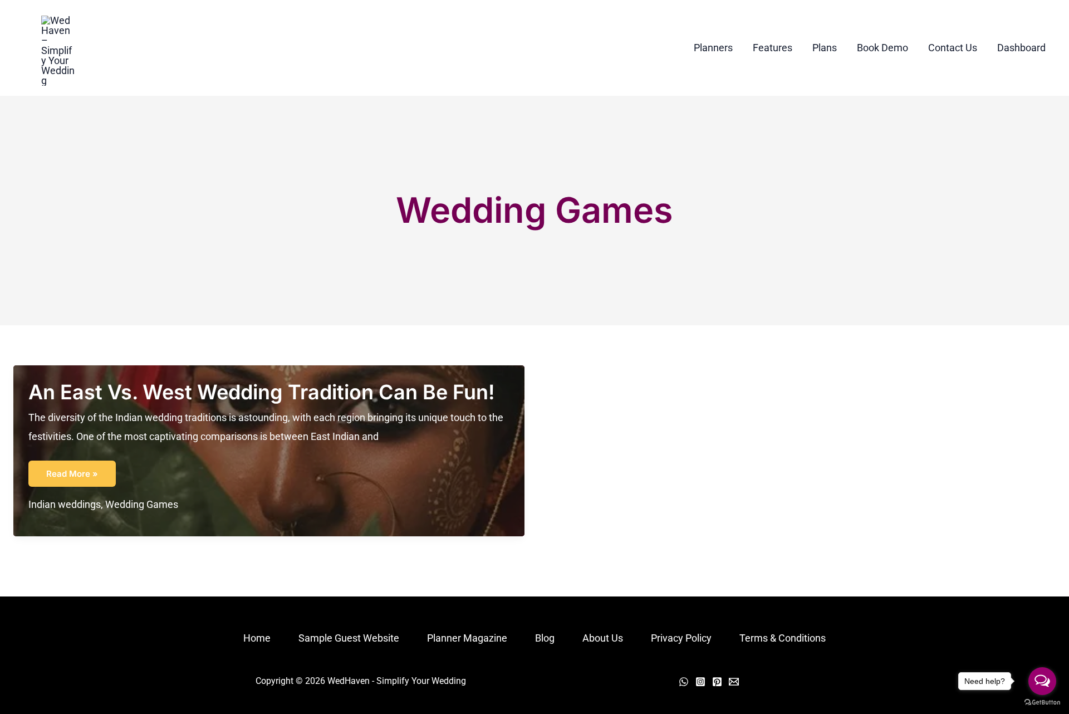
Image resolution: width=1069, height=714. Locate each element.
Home (257, 638)
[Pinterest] (717, 682)
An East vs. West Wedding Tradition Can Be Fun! (261, 392)
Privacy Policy (681, 638)
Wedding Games (141, 504)
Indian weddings (64, 504)
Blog (545, 638)
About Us (602, 638)
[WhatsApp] (684, 682)
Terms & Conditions (782, 638)
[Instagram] (700, 682)
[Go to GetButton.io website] (1042, 702)
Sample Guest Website (348, 638)
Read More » (72, 477)
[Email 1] (734, 682)
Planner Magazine (467, 638)
